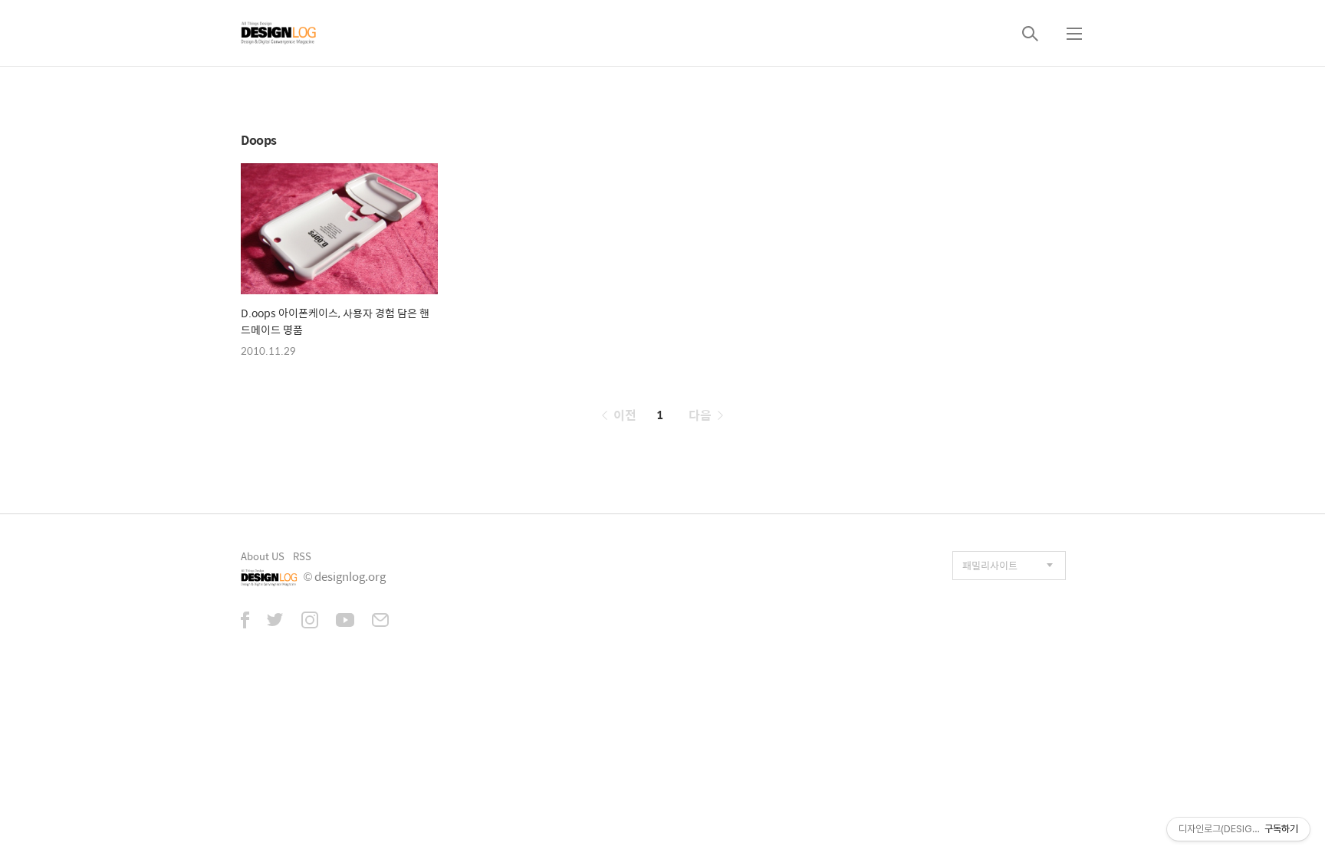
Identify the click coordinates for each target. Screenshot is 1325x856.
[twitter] (275, 621)
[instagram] (309, 621)
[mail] (380, 621)
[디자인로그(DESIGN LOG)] (279, 33)
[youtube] (345, 621)
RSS (302, 556)
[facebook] (245, 621)
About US (262, 556)
